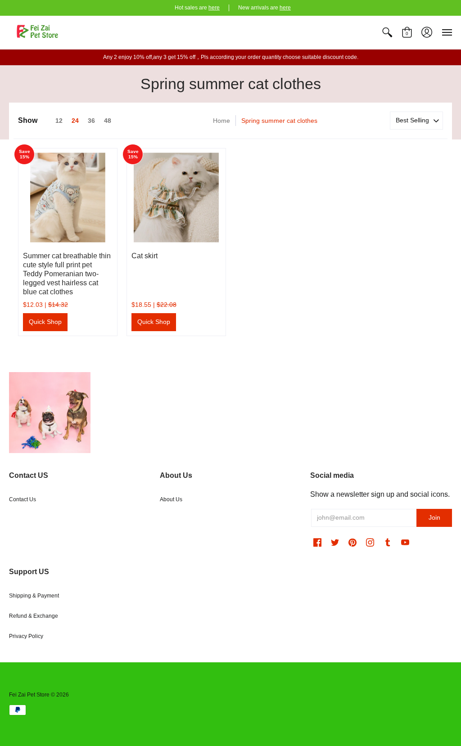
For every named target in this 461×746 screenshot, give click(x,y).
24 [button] (75, 120)
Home (221, 120)
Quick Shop (45, 321)
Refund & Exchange (33, 616)
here (214, 7)
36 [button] (91, 120)
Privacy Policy (26, 636)
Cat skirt (144, 256)
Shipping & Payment (34, 596)
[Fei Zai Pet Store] (38, 32)
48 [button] (107, 120)
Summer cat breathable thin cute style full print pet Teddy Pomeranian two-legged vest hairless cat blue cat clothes (67, 274)
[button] (387, 32)
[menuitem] (387, 32)
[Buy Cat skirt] (176, 198)
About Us (171, 499)
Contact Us (22, 499)
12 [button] (59, 120)
